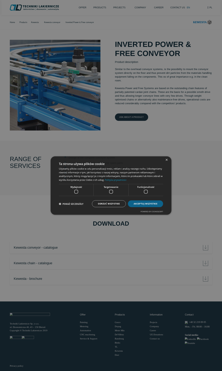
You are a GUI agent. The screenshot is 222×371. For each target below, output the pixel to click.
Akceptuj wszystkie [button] (145, 203)
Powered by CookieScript (152, 211)
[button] (71, 203)
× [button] (166, 160)
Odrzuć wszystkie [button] (109, 203)
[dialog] (111, 185)
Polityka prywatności (115, 179)
